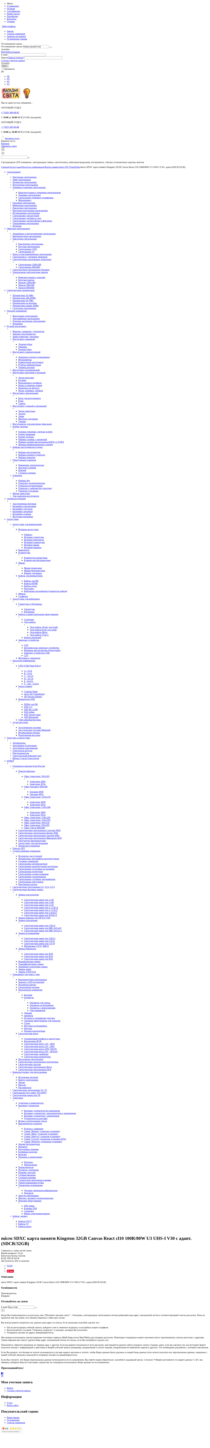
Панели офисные (26, 771)
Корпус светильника (28, 1080)
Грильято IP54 (36, 794)
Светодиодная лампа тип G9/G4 (39, 925)
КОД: (3, 1258)
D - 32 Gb (28, 678)
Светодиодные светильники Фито (35, 1067)
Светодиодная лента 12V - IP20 (39, 1044)
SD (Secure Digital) (33, 696)
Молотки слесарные (28, 419)
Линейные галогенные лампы (33, 966)
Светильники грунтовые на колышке (36, 869)
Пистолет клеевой (27, 468)
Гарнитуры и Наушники (30, 604)
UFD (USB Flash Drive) (29, 666)
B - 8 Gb (28, 673)
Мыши (21, 563)
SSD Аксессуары (32, 714)
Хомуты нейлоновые (28, 1195)
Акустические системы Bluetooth (34, 730)
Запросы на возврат (16, 36)
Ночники (17, 226)
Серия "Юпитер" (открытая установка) (43, 1141)
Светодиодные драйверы (36, 1054)
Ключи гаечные (20, 426)
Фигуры (28, 1028)
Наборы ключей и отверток (31, 455)
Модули (22, 1085)
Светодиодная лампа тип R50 (38, 956)
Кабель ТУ (23, 1224)
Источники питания (28, 1077)
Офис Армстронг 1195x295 (37, 817)
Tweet (9, 1266)
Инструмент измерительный (26, 352)
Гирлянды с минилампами (42, 1008)
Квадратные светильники (30, 244)
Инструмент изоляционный (26, 370)
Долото (21, 414)
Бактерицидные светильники (27, 236)
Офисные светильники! (18, 228)
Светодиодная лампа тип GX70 (39, 943)
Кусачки (22, 380)
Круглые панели (26, 280)
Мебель (22, 594)
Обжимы (22, 347)
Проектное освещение (29, 846)
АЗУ (26, 645)
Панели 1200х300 (26, 282)
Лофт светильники (22, 179)
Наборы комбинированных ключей (35, 444)
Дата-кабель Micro (38, 632)
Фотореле (28, 1193)
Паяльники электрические (31, 465)
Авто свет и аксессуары (18, 738)
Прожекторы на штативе (25, 303)
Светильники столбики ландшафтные (36, 879)
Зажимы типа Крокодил (24, 334)
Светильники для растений (26, 215)
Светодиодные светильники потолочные (38, 1062)
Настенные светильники (25, 177)
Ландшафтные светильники (26, 318)
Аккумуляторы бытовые (24, 504)
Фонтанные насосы (27, 884)
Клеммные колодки (27, 1152)
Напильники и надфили (30, 383)
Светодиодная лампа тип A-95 (39, 905)
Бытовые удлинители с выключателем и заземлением (50, 1113)
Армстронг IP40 (37, 781)
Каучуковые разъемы (28, 1149)
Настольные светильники (30, 1059)
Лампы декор (24, 969)
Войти (4, 52)
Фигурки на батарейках (35, 1026)
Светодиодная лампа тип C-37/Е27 (41, 910)
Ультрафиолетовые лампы (31, 964)
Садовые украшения (28, 861)
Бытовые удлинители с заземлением (41, 1116)
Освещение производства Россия (29, 766)
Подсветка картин (27, 984)
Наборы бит (24, 480)
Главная (5, 167)
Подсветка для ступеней (30, 856)
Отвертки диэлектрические (31, 483)
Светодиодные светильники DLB (34, 1069)
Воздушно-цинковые (23, 516)
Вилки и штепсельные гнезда (32, 1121)
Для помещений (37, 1010)
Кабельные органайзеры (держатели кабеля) (45, 591)
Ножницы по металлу (29, 388)
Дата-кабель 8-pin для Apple (43, 630)
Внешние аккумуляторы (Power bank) (42, 650)
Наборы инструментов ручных (28, 447)
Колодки (22, 1154)
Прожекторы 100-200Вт (24, 298)
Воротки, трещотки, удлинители (28, 331)
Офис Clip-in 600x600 (34, 828)
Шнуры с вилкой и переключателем (35, 1198)
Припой (22, 470)
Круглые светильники (29, 246)
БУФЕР (10, 761)
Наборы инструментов (29, 452)
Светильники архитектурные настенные (38, 866)
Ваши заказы (13, 1417)
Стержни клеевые (27, 473)
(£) (8, 84)
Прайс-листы (13, 14)
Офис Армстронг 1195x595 (37, 820)
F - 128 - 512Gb (31, 684)
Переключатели (26, 1167)
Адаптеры (29, 619)
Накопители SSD (26, 699)
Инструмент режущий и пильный (29, 372)
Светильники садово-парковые (33, 874)
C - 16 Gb (28, 676)
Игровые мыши (31, 545)
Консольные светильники (25, 316)
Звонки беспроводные (29, 1144)
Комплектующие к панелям (31, 277)
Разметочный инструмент (30, 362)
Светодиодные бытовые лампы (28, 889)
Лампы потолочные (28, 920)
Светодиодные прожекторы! (21, 290)
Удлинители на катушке (35, 1118)
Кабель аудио (30, 586)
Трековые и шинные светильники (29, 187)
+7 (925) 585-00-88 (10, 127)
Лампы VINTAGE (27, 972)
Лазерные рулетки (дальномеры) (34, 357)
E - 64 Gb (28, 681)
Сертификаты (13, 11)
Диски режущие (26, 378)
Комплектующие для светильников (30, 1072)
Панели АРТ (19, 848)
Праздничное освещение (30, 990)
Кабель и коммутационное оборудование (38, 614)
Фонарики (18, 323)
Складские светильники (24, 308)
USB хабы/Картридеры (29, 720)
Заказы (10, 31)
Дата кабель (30, 622)
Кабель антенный (32, 637)
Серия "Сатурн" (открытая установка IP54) (45, 1139)
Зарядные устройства (28, 640)
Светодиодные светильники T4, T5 (30, 1090)
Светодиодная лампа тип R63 (38, 959)
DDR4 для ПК (31, 704)
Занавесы (28, 1015)
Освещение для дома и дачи (26, 974)
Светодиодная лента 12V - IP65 (39, 1046)
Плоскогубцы (25, 349)
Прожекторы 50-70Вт (23, 300)
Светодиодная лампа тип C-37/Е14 (41, 907)
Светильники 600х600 (29, 267)
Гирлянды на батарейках (42, 1005)
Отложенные (13, 1420)
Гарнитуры (29, 609)
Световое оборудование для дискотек (42, 1020)
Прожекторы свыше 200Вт (26, 305)
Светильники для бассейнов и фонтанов (32, 221)
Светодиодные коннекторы (37, 1056)
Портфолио (12, 16)
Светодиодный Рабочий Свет (27, 756)
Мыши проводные (33, 568)
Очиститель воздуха (22, 750)
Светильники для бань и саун (27, 218)
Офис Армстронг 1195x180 (37, 807)
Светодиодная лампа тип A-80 (39, 902)
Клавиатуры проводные (35, 558)
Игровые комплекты (34, 540)
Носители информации (33, 167)
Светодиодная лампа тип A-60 (39, 900)
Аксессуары (15, 167)
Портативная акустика (29, 735)
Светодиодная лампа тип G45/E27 (40, 912)
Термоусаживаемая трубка (31, 1183)
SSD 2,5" (28, 707)
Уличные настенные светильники (29, 321)
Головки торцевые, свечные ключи (35, 432)
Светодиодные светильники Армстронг (32, 259)
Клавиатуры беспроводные (37, 560)
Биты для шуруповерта (29, 398)
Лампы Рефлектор (27, 948)
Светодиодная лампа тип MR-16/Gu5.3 (43, 930)
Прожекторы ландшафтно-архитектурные (38, 858)
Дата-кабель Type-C (39, 635)
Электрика (18, 1098)
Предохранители (21, 753)
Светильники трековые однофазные (35, 197)
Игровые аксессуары (28, 529)
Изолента (22, 1147)
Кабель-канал (24, 1226)
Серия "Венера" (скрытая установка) (42, 1131)
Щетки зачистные (21, 493)
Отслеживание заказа (11, 46)
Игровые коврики (32, 547)
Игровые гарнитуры (34, 537)
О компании (13, 6)
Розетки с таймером (33, 1129)
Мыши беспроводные (34, 570)
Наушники (29, 612)
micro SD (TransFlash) (69, 167)
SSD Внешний (31, 717)
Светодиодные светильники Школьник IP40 (40, 838)
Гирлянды (29, 997)
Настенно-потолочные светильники (30, 210)
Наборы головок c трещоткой (32, 439)
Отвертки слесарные (28, 491)
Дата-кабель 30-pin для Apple (44, 627)
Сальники (29, 1211)
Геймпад (28, 534)
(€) (8, 81)
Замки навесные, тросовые (26, 336)
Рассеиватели (24, 1087)
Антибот (5, 49)
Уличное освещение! (17, 311)
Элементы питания (16, 498)
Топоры (22, 421)
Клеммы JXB (30, 1208)
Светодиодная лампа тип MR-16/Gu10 (42, 928)
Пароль (4, 57)
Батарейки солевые (22, 514)
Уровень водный (26, 367)
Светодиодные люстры (29, 1064)
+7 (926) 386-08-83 (10, 112)
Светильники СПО (27, 249)
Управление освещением (30, 1185)
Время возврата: (9, 1253)
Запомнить (9, 69)
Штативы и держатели (29, 658)
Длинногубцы (25, 344)
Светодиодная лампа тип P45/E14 (40, 915)
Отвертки (17, 475)
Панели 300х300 (26, 285)
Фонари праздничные (34, 1031)
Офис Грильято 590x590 (35, 786)
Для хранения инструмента (26, 496)
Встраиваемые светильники (26, 213)
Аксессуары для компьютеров (27, 524)
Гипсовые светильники (24, 203)
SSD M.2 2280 (31, 709)
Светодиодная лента (28, 1033)
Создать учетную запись (13, 60)
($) (8, 76)
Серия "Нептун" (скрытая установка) (42, 1136)
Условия (11, 8)
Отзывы (11, 21)
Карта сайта (12, 1405)
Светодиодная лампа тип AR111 (39, 938)
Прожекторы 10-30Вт (23, 295)
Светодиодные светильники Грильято (31, 269)
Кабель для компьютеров (30, 576)
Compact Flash (31, 691)
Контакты (11, 19)
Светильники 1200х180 (29, 264)
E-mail (4, 54)
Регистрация (13, 52)
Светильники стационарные (32, 876)
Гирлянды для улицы (40, 1002)
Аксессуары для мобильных (26, 599)
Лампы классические (28, 894)
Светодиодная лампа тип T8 (26, 1095)
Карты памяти (52, 167)
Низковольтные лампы (29, 961)
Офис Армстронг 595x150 (36, 822)
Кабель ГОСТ (25, 1221)
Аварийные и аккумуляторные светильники (34, 233)
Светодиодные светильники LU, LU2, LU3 (34, 887)
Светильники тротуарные (30, 882)
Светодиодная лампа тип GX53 (39, 941)
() (8, 79)
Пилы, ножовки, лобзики (30, 390)
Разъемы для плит (27, 1172)
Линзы (21, 1082)
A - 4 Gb (28, 671)
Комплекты (23, 550)
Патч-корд (29, 588)
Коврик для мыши (33, 573)
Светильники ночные (28, 987)
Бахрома (28, 995)
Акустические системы (29, 727)
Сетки (27, 1023)
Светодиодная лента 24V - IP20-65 (41, 1051)
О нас (9, 1403)
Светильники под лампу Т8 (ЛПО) (30, 1093)
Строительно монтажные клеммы (34, 1180)
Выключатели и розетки (30, 1123)
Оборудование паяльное (24, 460)
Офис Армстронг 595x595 (36, 776)
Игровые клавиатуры (34, 542)
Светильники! (14, 172)
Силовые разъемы (27, 1177)
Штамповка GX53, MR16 (36, 946)
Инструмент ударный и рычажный (30, 406)
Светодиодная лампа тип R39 (38, 954)
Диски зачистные (26, 411)
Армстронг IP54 (37, 784)
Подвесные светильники (25, 182)
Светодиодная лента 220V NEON (40, 1049)
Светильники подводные (30, 871)
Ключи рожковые (26, 434)
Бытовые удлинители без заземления (42, 1111)
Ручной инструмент (16, 326)
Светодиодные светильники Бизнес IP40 (38, 833)
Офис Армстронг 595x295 (36, 825)
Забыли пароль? (16, 57)
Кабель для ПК (31, 581)
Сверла (21, 403)
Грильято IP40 (36, 792)
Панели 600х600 (26, 287)
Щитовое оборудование (29, 1201)
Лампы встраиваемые (28, 933)
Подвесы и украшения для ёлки (39, 1018)
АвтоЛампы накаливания (25, 748)
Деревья (28, 1013)
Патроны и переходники (30, 1157)
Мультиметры (25, 359)
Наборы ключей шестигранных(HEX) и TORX (41, 442)
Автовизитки (19, 743)
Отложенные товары (17, 39)
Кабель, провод (20, 1216)
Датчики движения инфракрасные (41, 1190)
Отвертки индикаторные (30, 486)
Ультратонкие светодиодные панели (30, 272)
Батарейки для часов (23, 509)
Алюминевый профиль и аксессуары (42, 1038)
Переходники (30, 1165)
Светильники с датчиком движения (30, 257)
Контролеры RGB (32, 1041)
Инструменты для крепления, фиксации (32, 424)
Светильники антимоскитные (32, 864)
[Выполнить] (51, 47)
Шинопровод (24, 200)
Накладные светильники (25, 208)
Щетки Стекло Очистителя (26, 758)
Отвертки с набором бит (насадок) (35, 488)
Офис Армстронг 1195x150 (37, 797)
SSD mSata (29, 712)
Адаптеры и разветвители (31, 1103)
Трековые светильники (29, 195)
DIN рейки (29, 1206)
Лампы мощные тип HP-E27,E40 (34, 918)
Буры (20, 401)
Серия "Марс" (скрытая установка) (41, 1134)
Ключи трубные (26, 437)
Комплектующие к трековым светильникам (39, 192)
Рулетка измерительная (29, 365)
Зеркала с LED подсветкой (31, 982)
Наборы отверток (26, 457)
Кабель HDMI (31, 583)
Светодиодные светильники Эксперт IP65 (38, 835)
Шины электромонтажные (37, 1213)
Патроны (28, 1162)
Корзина (5, 143)
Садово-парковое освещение (26, 851)
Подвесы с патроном (28, 1170)
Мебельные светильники (25, 205)
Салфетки (23, 596)
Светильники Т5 (26, 251)
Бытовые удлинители (28, 1105)
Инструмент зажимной (24, 339)
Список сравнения (16, 34)
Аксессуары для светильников (33, 843)
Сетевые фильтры (27, 1175)
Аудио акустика (20, 722)
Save (11, 1271)
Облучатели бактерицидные (32, 840)
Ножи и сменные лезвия (30, 385)
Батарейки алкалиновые (24, 506)
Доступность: (7, 1261)
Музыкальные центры (29, 732)
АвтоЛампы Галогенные (25, 745)
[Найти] (29, 157)
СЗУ (26, 655)
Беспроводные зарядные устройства (41, 648)
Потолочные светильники (25, 185)
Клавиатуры (24, 552)
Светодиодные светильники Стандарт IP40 (39, 830)
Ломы (21, 416)
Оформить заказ (9, 146)
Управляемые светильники (26, 223)
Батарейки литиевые (23, 511)
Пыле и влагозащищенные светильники (32, 254)
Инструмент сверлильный (25, 393)
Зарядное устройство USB (37, 653)
